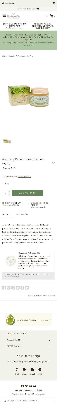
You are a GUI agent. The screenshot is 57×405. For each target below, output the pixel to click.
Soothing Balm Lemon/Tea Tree (21, 56)
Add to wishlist (34, 295)
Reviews (22, 214)
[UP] (28, 319)
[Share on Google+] (8, 288)
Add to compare (48, 295)
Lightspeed (40, 394)
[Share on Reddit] (18, 288)
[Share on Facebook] (4, 288)
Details (6, 214)
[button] (12, 18)
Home (4, 56)
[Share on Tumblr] (22, 288)
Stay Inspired (28, 46)
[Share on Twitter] (27, 288)
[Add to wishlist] (53, 163)
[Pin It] (13, 288)
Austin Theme (18, 394)
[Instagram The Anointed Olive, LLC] (34, 386)
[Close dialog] (54, 2)
